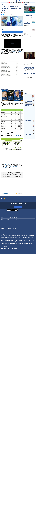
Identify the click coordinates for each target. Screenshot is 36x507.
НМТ (18, 219)
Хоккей (13, 217)
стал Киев (17, 135)
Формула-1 (17, 217)
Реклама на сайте (9, 199)
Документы (15, 199)
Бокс (14, 217)
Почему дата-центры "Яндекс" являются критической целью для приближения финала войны (28, 101)
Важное (25, 4)
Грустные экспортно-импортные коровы (27, 130)
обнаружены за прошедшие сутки (14, 133)
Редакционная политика (5, 193)
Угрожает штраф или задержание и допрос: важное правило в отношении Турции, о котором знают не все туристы (29, 14)
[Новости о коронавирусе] (16, 193)
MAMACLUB (13, 228)
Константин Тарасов (27, 102)
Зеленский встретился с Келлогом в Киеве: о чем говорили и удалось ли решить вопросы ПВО (29, 61)
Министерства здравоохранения (17, 51)
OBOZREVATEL (7, 164)
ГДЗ (7, 219)
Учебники (9, 219)
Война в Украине (12, 2)
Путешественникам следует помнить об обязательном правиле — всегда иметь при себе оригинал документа (29, 17)
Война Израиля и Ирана (18, 2)
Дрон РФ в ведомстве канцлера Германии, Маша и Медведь (28, 126)
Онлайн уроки (12, 219)
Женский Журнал (18, 230)
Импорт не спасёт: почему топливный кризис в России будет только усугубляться (28, 105)
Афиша (7, 230)
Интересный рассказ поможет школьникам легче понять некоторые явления (27, 25)
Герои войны (8, 2)
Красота (12, 230)
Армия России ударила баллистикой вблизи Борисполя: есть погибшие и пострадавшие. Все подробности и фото (29, 67)
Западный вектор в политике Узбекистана (28, 134)
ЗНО (16, 219)
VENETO (22, 2)
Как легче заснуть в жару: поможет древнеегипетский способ (27, 30)
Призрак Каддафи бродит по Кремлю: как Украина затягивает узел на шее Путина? (27, 96)
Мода (14, 230)
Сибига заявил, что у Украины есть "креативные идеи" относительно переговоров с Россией (29, 74)
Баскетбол (10, 217)
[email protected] (9, 248)
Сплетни (10, 230)
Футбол (7, 217)
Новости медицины (9, 228)
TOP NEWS (26, 50)
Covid (15, 228)
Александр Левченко (27, 135)
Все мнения (26, 137)
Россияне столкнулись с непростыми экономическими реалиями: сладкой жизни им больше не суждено (28, 121)
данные (2, 51)
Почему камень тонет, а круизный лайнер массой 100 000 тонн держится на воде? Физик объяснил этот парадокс (28, 22)
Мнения (25, 93)
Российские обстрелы (26, 2)
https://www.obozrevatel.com (24, 233)
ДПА (15, 219)
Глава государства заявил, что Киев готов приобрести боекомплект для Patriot (29, 63)
